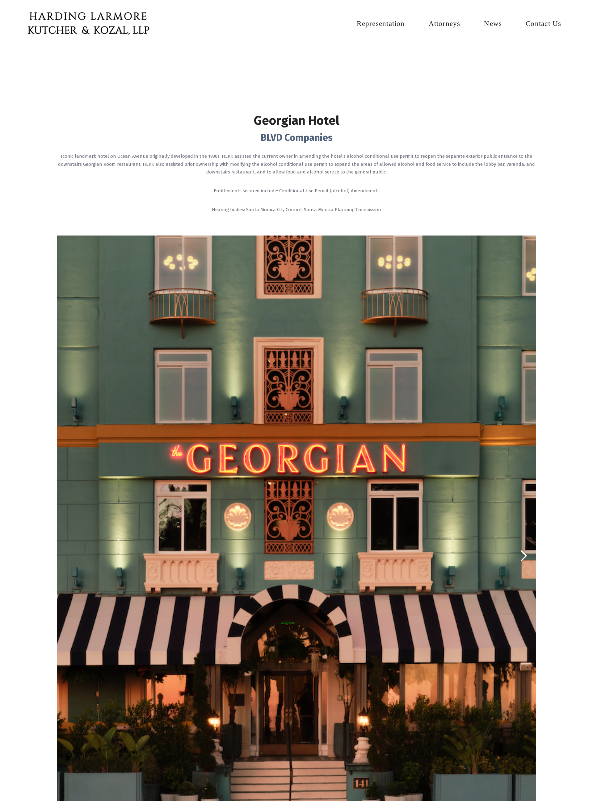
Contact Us (543, 23)
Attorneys (445, 23)
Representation (381, 23)
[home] (88, 24)
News (493, 23)
